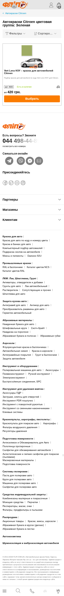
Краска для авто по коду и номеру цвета (25, 240)
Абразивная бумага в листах (18, 528)
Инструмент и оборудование (21, 366)
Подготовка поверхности (19, 438)
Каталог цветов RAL (14, 270)
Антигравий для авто (14, 305)
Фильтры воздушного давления (20, 427)
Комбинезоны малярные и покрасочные (25, 498)
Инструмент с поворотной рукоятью (23, 404)
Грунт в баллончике (46, 354)
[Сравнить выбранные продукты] (45, 591)
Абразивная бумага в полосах (19, 335)
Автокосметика (12, 536)
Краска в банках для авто (17, 244)
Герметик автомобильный (17, 312)
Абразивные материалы (18, 320)
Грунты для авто (12, 286)
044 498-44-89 (21, 140)
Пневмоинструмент (13, 373)
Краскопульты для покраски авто (21, 423)
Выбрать (32, 98)
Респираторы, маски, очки (17, 506)
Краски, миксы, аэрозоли (42, 521)
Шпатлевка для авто (14, 293)
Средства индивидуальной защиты (25, 494)
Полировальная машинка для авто (22, 370)
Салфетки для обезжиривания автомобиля (27, 450)
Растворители (10, 290)
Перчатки (32, 502)
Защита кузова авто (15, 301)
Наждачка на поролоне (16, 331)
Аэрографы (49, 423)
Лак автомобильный (36, 286)
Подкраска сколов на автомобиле (21, 251)
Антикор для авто (39, 305)
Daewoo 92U (34, 255)
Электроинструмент (14, 377)
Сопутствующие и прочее (36, 290)
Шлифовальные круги (15, 328)
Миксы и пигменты (13, 255)
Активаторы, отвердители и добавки (23, 282)
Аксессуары (52, 370)
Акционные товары (13, 521)
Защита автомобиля (14, 358)
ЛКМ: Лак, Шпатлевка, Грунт (20, 278)
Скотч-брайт (38, 328)
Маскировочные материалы (18, 460)
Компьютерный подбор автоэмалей (22, 248)
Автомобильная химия (15, 350)
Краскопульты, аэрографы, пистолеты (27, 419)
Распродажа (11, 517)
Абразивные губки (50, 335)
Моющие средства (13, 502)
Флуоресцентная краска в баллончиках (24, 347)
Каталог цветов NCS (38, 267)
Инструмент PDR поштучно (18, 400)
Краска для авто (13, 236)
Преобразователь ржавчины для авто (23, 309)
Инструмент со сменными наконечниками (26, 408)
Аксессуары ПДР (12, 392)
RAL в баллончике (13, 267)
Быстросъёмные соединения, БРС (22, 381)
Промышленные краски (18, 263)
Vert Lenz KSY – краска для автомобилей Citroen (28, 72)
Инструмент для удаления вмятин (24, 389)
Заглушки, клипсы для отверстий (21, 396)
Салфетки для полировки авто (20, 487)
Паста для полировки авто (17, 475)
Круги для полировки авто (17, 479)
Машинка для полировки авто (19, 483)
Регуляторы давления (15, 431)
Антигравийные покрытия (17, 354)
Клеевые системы (13, 412)
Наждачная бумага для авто (18, 324)
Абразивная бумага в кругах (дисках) (23, 525)
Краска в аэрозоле (42, 350)
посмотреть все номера (14, 146)
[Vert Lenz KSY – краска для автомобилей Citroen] (32, 56)
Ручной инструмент (39, 373)
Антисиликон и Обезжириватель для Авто (26, 442)
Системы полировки (16, 471)
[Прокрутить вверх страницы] (58, 581)
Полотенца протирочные (16, 446)
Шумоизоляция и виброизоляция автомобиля (31, 543)
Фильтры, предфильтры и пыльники (22, 509)
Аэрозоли (9, 343)
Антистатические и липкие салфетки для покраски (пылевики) (31, 455)
